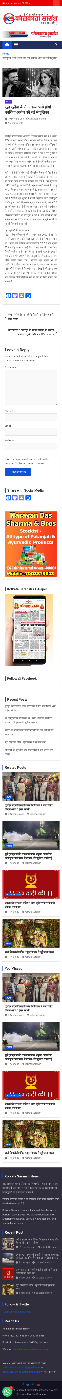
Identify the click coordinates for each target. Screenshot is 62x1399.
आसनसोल (9, 846)
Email (9, 425)
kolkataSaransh (37, 118)
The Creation (39, 1394)
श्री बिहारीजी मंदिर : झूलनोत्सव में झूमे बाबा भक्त (25, 742)
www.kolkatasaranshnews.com (30, 1349)
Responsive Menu (56, 3)
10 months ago (16, 118)
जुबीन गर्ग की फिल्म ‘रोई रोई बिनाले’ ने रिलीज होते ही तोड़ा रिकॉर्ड (30, 317)
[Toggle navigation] (16, 44)
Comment (11, 367)
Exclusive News (13, 895)
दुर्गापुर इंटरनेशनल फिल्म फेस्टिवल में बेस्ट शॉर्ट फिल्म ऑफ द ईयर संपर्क (37, 1241)
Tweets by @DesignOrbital (16, 1311)
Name (9, 411)
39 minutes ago (16, 814)
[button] (7, 1392)
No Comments (15, 123)
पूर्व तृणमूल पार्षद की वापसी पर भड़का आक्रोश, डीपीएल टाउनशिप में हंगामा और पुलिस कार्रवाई (37, 1256)
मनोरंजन (8, 102)
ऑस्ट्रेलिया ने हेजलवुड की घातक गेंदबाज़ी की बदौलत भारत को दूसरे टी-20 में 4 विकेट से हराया (31, 332)
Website (9, 440)
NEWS (8, 797)
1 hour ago (13, 863)
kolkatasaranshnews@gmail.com (21, 1371)
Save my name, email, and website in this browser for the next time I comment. (27, 461)
